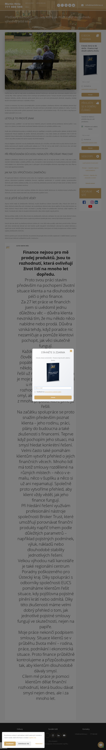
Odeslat (53, 397)
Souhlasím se (41, 392)
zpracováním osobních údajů (53, 392)
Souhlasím (10, 744)
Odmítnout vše (23, 744)
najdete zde (32, 738)
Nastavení (39, 743)
